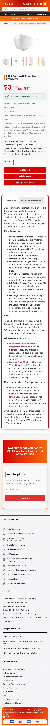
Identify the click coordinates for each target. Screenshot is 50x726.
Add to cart (25, 170)
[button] (37, 14)
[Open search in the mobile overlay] (25, 9)
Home (5, 24)
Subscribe (25, 498)
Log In (13, 14)
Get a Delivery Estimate (25, 183)
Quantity (8, 161)
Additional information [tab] (31, 200)
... (10, 24)
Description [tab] (11, 200)
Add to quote (25, 176)
